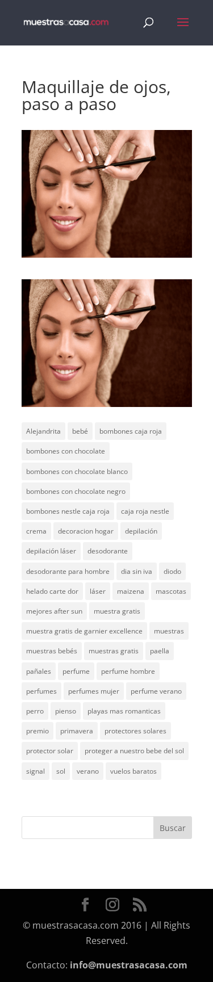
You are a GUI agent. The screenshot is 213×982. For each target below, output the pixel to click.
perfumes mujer (93, 691)
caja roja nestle (145, 511)
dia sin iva (136, 571)
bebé (80, 431)
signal (35, 771)
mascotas (171, 591)
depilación (141, 531)
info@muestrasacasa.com (128, 965)
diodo (172, 571)
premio (37, 731)
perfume (76, 671)
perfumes (41, 691)
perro (35, 711)
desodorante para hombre (68, 571)
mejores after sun (54, 611)
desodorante (107, 551)
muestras (169, 631)
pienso (65, 711)
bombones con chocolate (65, 451)
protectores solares (135, 731)
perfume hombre (128, 671)
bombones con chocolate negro (76, 491)
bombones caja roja (130, 431)
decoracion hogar (86, 531)
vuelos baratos (133, 771)
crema (36, 531)
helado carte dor (52, 591)
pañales (38, 671)
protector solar (49, 751)
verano (88, 771)
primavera (76, 731)
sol (60, 771)
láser (98, 591)
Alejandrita (43, 431)
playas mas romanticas (124, 711)
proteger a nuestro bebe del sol (134, 751)
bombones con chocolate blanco (77, 471)
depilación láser (51, 551)
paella (159, 651)
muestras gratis (114, 651)
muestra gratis (117, 611)
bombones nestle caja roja (68, 511)
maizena (130, 591)
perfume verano (156, 691)
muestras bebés (51, 651)
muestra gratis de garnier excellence (84, 631)
